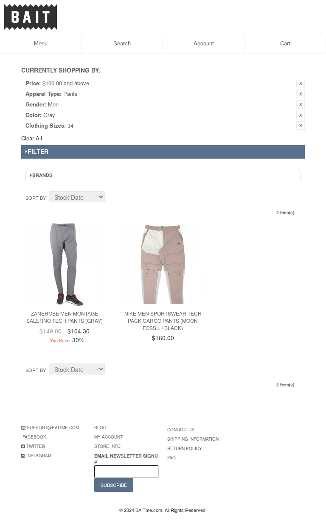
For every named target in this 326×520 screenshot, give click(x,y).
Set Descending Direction (112, 198)
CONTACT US (180, 430)
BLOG (100, 428)
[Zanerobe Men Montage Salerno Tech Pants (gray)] (64, 264)
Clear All (31, 138)
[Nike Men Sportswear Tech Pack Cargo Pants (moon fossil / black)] (163, 264)
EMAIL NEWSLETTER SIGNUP (126, 459)
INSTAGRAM (38, 455)
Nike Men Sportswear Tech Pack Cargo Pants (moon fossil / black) (163, 320)
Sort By (35, 197)
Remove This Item (300, 83)
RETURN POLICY (184, 448)
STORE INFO (107, 446)
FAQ (171, 458)
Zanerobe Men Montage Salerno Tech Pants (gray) (64, 317)
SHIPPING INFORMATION (193, 439)
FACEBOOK (34, 437)
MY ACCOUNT (108, 437)
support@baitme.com (53, 428)
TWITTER (35, 446)
